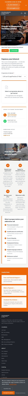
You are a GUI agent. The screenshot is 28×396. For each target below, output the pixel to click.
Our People (4, 353)
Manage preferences (20, 392)
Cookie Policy (12, 384)
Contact (3, 363)
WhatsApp (14, 50)
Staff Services (5, 372)
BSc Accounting (5, 332)
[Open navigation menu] (25, 13)
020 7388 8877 (14, 4)
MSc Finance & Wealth (7, 344)
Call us (6, 50)
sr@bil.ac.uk (6, 135)
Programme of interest (8, 73)
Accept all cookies (8, 392)
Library (3, 374)
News (3, 358)
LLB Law (4, 330)
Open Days (4, 360)
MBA (3, 337)
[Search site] (21, 13)
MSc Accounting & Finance (8, 342)
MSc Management (6, 339)
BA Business (5, 334)
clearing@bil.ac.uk (14, 8)
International (5, 356)
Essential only (7, 388)
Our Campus (5, 351)
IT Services (4, 377)
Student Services (6, 370)
